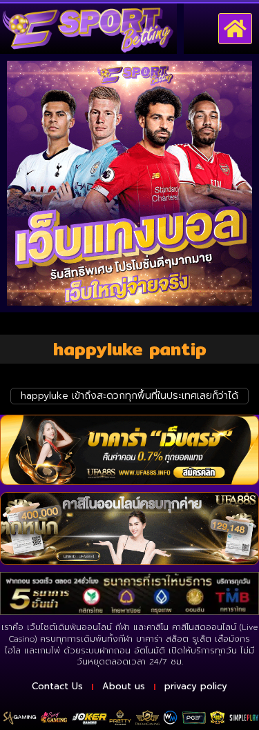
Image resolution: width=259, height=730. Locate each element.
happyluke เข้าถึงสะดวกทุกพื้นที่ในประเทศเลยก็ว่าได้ (129, 395)
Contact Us (57, 686)
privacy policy (195, 686)
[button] (235, 29)
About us (123, 686)
